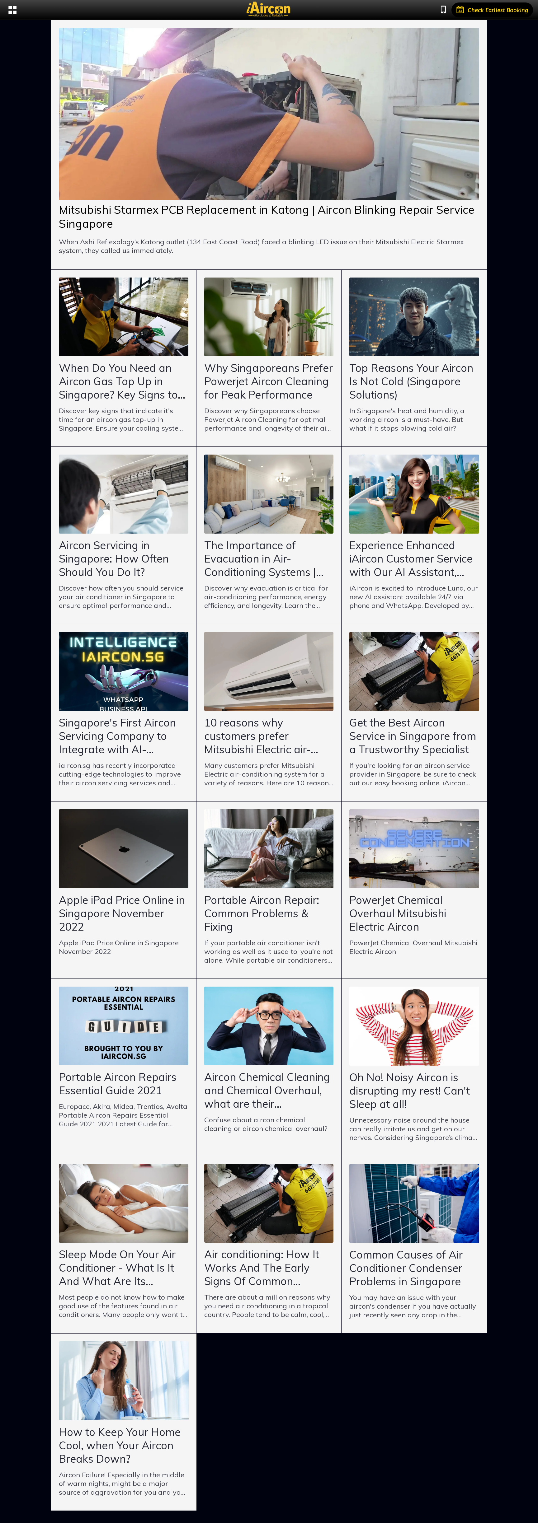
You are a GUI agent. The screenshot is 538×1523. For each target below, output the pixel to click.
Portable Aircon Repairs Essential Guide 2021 (118, 1083)
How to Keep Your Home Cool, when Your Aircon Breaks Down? (120, 1445)
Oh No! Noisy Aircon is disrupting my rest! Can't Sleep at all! (409, 1091)
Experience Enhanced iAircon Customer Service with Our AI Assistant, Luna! (411, 559)
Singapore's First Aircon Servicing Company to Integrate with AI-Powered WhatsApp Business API (117, 736)
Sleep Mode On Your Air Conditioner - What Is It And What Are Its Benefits (117, 1268)
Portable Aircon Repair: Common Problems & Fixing (261, 913)
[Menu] (12, 9)
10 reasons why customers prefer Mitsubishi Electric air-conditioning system (257, 736)
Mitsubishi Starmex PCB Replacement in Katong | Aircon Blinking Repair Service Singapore (266, 217)
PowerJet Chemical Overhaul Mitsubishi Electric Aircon (397, 913)
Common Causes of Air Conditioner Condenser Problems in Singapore (406, 1268)
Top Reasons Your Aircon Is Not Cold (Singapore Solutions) (411, 381)
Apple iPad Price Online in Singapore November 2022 (122, 913)
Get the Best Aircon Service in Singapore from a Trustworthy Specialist (412, 736)
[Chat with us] (443, 9)
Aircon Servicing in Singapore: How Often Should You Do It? (114, 559)
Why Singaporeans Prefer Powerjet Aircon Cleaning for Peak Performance (268, 381)
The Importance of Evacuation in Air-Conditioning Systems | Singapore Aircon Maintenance (260, 559)
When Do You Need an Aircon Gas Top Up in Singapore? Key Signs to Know (118, 381)
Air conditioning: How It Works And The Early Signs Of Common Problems (261, 1268)
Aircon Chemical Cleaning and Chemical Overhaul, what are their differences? (267, 1090)
